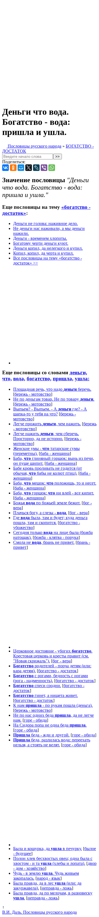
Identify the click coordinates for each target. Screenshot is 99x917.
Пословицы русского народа (34, 146)
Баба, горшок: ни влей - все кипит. (53, 493)
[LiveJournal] (36, 167)
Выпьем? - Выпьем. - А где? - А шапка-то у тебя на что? (50, 411)
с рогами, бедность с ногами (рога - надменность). (50, 678)
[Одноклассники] (13, 167)
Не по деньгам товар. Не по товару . (53, 399)
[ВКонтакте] (5, 167)
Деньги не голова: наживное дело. (45, 223)
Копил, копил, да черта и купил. (43, 253)
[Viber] (44, 167)
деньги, (78, 372)
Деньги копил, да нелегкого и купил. (48, 248)
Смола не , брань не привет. (44, 542)
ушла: (82, 378)
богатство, (39, 378)
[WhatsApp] (51, 167)
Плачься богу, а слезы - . (40, 512)
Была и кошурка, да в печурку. (47, 848)
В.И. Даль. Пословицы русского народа (39, 912)
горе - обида (35, 720)
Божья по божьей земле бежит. (47, 502)
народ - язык (48, 878)
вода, (19, 378)
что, (7, 378)
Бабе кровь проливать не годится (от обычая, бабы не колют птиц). (47, 471)
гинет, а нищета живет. (45, 695)
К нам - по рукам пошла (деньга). (53, 705)
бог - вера (79, 512)
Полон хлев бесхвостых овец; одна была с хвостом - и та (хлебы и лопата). (52, 861)
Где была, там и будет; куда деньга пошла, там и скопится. (50, 520)
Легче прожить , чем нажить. (47, 423)
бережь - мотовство (33, 394)
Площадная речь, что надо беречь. (52, 389)
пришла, (63, 378)
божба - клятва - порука (56, 537)
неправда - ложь (57, 888)
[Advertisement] (49, 51)
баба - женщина (55, 453)
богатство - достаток (57, 670)
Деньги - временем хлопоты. (40, 238)
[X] (28, 167)
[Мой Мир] (21, 167)
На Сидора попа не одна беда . (50, 725)
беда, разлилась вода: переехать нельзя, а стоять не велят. (51, 742)
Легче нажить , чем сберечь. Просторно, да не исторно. (46, 436)
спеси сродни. (37, 685)
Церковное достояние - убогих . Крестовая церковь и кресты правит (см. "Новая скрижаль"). (52, 656)
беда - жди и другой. (41, 735)
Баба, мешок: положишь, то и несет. (54, 483)
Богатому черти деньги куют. (40, 243)
